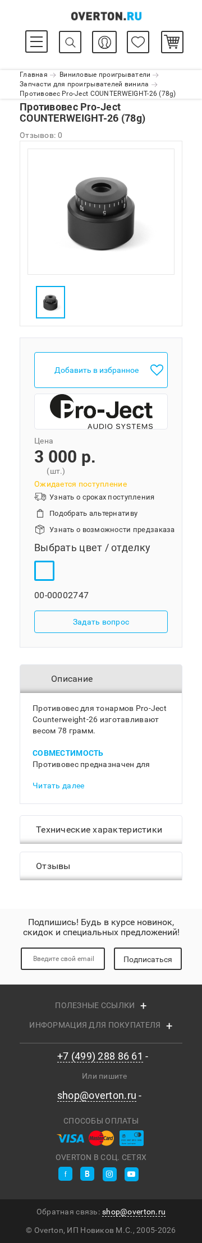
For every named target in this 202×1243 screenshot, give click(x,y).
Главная (34, 74)
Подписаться (147, 959)
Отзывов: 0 (41, 135)
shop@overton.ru (96, 1095)
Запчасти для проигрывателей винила (84, 84)
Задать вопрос (101, 621)
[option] (101, 212)
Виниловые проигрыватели (104, 74)
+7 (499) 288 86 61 (100, 1056)
